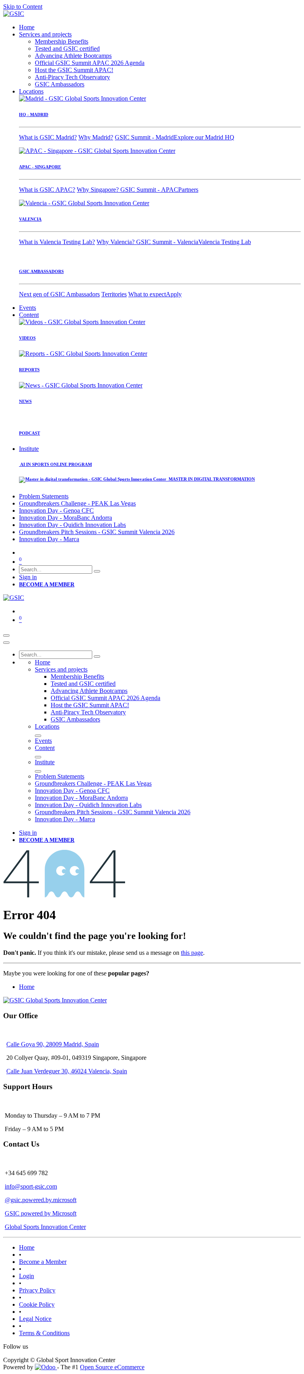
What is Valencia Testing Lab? (57, 242)
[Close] (6, 642)
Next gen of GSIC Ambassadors (59, 294)
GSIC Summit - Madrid (144, 137)
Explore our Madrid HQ (204, 137)
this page (192, 952)
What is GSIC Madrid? (48, 137)
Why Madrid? (95, 137)
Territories (114, 294)
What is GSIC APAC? (47, 189)
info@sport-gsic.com (31, 1186)
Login (26, 1276)
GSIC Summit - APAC (149, 189)
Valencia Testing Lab (224, 242)
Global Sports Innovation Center (45, 1226)
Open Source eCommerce (112, 1367)
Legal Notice (35, 1318)
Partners (188, 189)
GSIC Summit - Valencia (167, 242)
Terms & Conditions (44, 1333)
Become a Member (42, 1261)
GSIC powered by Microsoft (40, 1213)
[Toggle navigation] (6, 635)
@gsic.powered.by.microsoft (40, 1200)
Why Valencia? (116, 242)
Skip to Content (22, 6)
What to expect (147, 294)
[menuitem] (26, 27)
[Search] (97, 571)
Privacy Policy (37, 1290)
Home (26, 986)
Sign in (28, 577)
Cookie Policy (37, 1304)
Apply (174, 294)
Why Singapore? (98, 189)
